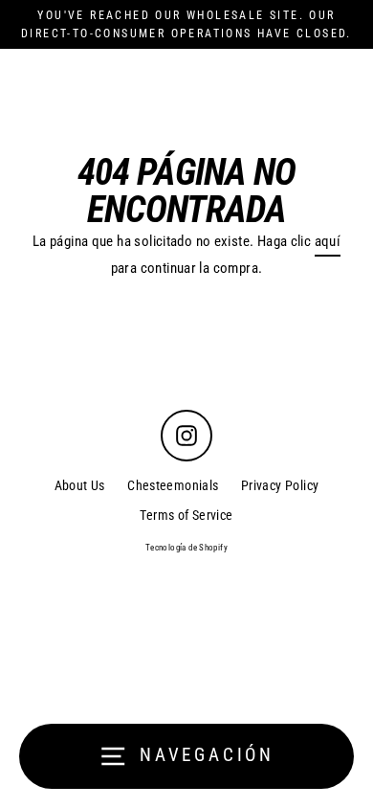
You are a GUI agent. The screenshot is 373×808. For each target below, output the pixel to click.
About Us (80, 485)
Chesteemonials (172, 485)
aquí (328, 241)
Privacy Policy (279, 485)
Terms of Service (186, 515)
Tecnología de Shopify (186, 547)
